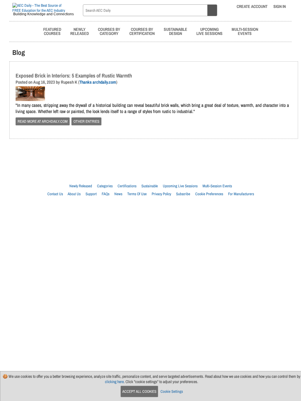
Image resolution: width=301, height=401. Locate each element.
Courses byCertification (142, 31)
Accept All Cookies (139, 391)
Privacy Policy (161, 193)
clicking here (114, 381)
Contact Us (55, 193)
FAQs (105, 193)
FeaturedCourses (52, 31)
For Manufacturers (241, 193)
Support (91, 193)
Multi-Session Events (217, 185)
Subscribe (183, 193)
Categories (105, 185)
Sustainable (149, 185)
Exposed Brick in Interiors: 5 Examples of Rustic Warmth (74, 75)
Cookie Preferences (209, 193)
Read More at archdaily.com (43, 121)
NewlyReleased (79, 31)
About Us (74, 193)
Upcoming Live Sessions (180, 185)
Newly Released (80, 185)
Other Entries (86, 121)
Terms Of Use (137, 193)
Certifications (127, 185)
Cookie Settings (171, 391)
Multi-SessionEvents (245, 31)
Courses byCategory (109, 31)
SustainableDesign (175, 31)
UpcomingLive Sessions (209, 31)
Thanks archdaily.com (97, 82)
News (118, 193)
